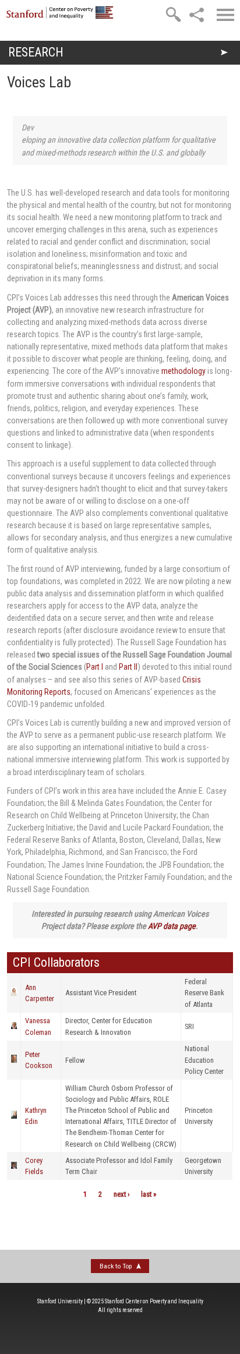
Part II (128, 666)
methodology (183, 371)
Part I (94, 666)
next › (121, 1194)
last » (148, 1194)
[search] (173, 14)
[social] (196, 14)
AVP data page (172, 926)
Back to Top (116, 1266)
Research (35, 52)
